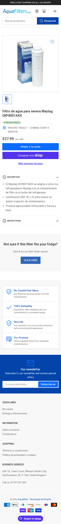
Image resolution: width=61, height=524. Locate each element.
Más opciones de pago (30, 163)
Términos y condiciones (15, 450)
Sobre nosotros (10, 429)
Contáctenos (9, 434)
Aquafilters (23, 499)
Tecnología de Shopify (40, 499)
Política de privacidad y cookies (19, 455)
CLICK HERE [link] (30, 260)
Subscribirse (48, 384)
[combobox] (30, 20)
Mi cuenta (7, 409)
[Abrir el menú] (55, 11)
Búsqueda (50, 20)
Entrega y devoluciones (14, 413)
